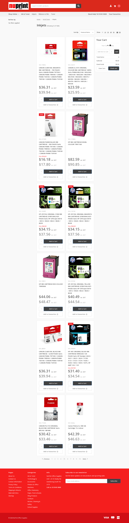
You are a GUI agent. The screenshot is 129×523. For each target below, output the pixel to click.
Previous (46, 459)
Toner (53, 14)
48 (111, 32)
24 (105, 32)
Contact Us (12, 479)
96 (113, 32)
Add (116, 52)
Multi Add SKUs (13, 493)
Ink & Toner (25, 14)
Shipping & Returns (14, 490)
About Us (11, 476)
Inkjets (34, 14)
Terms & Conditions (15, 487)
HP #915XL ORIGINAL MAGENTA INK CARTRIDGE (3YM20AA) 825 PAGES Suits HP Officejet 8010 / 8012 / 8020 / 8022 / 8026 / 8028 (80, 218)
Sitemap (11, 496)
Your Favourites (115, 14)
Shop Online (12, 14)
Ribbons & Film (44, 14)
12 (102, 32)
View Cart (102, 68)
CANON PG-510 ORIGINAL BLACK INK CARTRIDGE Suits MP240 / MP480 (49, 428)
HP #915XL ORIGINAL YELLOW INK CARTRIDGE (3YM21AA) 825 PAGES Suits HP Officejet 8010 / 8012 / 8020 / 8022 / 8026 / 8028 (79, 288)
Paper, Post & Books (34, 493)
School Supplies (33, 507)
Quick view (50, 51)
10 (80, 459)
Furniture (30, 499)
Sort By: (76, 32)
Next (84, 459)
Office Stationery (33, 490)
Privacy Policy (12, 484)
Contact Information (15, 482)
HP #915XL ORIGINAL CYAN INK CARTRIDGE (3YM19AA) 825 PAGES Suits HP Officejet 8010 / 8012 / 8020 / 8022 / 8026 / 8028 (50, 218)
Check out (113, 68)
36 (108, 32)
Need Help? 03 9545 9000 (97, 14)
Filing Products (32, 496)
